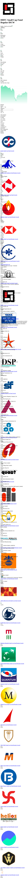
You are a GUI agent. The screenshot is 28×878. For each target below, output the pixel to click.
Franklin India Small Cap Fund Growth (9, 283)
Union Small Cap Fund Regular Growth (9, 578)
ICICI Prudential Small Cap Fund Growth (10, 459)
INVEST (2, 27)
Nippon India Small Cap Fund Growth (9, 195)
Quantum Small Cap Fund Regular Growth (10, 684)
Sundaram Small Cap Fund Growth (8, 393)
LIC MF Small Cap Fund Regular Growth (10, 525)
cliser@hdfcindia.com (5, 264)
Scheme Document (14, 318)
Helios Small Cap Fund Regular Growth (9, 826)
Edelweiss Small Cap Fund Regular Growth (10, 261)
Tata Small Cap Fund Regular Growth (9, 327)
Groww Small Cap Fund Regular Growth (9, 847)
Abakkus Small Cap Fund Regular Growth (10, 874)
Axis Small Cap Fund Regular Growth (9, 415)
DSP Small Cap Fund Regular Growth (9, 371)
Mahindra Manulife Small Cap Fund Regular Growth (12, 643)
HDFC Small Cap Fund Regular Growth (9, 305)
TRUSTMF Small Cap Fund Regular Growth (10, 745)
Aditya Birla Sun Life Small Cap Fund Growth (11, 600)
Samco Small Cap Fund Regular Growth (9, 806)
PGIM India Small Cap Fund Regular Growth (10, 622)
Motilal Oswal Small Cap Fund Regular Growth (11, 704)
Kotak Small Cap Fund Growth (7, 150)
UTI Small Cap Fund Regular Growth (9, 569)
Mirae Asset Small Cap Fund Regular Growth (10, 765)
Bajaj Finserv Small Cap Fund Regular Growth (11, 786)
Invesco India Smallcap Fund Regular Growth (10, 173)
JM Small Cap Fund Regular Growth (8, 724)
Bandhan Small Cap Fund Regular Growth (10, 217)
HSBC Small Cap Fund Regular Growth (9, 239)
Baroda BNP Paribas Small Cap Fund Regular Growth (12, 663)
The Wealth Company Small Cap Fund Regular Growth (13, 867)
